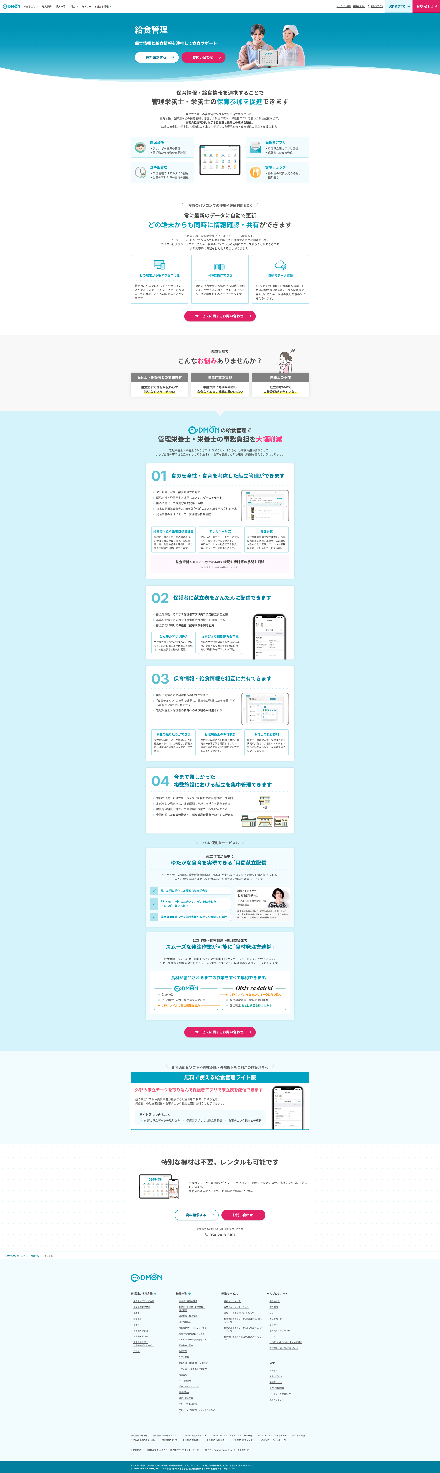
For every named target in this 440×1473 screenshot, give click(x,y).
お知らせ (274, 1370)
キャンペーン (276, 1319)
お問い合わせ (202, 57)
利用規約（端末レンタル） (244, 1440)
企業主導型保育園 (141, 1307)
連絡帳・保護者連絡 (188, 1301)
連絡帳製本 (184, 1392)
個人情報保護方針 (139, 1435)
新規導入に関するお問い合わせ (284, 1348)
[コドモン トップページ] (146, 1277)
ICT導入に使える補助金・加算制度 (286, 1342)
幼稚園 (136, 1313)
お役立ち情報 (101, 6)
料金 (72, 6)
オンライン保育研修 (188, 1404)
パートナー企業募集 (279, 1394)
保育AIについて (277, 1400)
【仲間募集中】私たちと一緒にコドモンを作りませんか (172, 1450)
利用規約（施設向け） (192, 1440)
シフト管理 (184, 1357)
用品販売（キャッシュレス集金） (193, 1328)
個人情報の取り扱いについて (166, 1435)
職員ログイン (377, 6)
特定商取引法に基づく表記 (143, 1440)
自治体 (136, 1324)
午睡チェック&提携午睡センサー (194, 1369)
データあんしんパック (189, 1386)
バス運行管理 (185, 1380)
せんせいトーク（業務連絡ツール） (194, 1339)
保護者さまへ (359, 6)
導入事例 (47, 6)
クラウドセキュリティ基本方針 (272, 1435)
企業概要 (135, 1450)
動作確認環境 (298, 1435)
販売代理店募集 (277, 1388)
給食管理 (183, 1374)
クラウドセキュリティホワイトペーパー (231, 1435)
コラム (273, 1336)
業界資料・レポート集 (280, 1330)
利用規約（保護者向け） (217, 1440)
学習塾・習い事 (140, 1336)
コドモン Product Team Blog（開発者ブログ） (226, 1450)
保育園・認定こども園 (143, 1301)
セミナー (86, 6)
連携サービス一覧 (232, 1301)
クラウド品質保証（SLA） (196, 1435)
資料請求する (397, 6)
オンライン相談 (344, 6)
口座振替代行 (185, 1322)
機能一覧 (181, 1293)
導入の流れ (62, 6)
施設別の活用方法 (142, 1293)
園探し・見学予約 (237, 1313)
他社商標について (169, 1440)
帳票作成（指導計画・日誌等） (192, 1333)
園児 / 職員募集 (186, 1398)
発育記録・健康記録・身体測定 (193, 1363)
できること (29, 6)
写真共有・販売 (186, 1345)
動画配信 (183, 1351)
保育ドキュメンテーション (236, 1307)
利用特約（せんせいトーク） (273, 1440)
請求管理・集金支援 (188, 1316)
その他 (136, 1351)
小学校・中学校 (140, 1330)
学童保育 (137, 1319)
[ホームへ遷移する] (11, 6)
